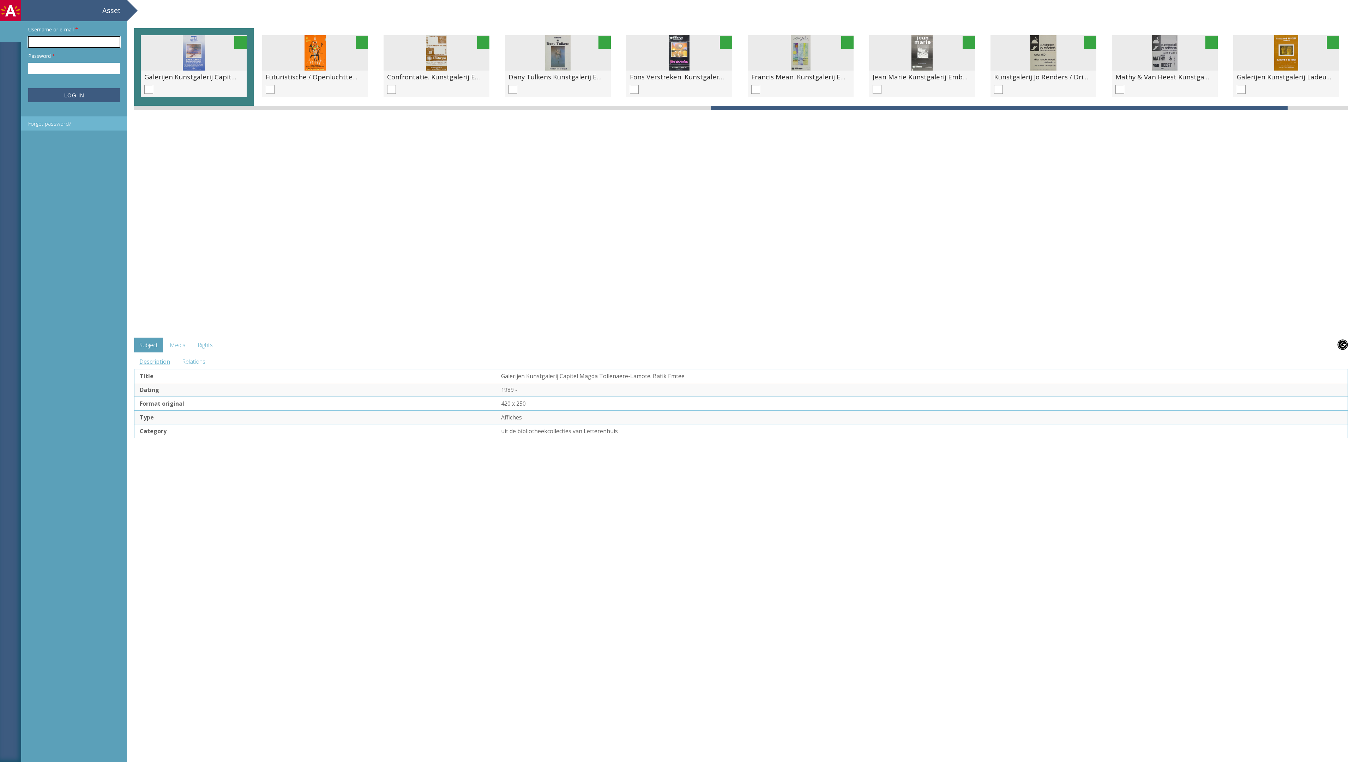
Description (154, 361)
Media (178, 345)
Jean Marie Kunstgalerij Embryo (922, 76)
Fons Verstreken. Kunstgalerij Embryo (689, 76)
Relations (193, 361)
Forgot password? (49, 123)
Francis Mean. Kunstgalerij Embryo (806, 76)
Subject (148, 345)
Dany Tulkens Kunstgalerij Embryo (562, 76)
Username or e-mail (53, 29)
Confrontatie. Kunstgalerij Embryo (441, 76)
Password (41, 56)
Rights (205, 345)
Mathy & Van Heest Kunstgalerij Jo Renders (1183, 76)
